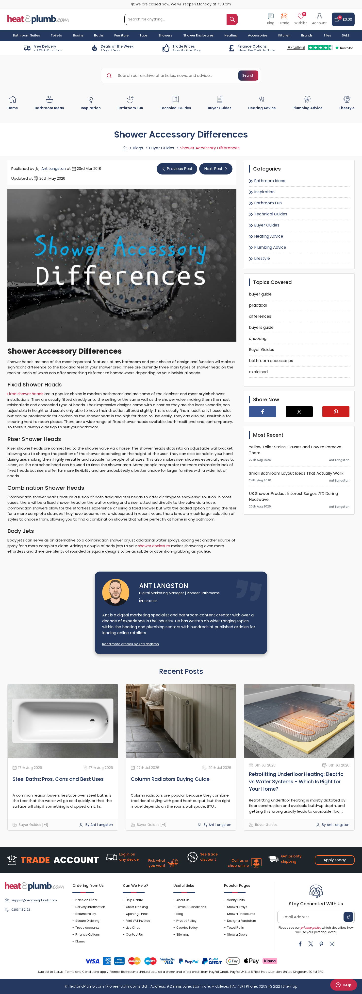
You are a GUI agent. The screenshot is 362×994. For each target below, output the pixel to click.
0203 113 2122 (20, 909)
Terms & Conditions (191, 907)
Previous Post (180, 169)
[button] (319, 19)
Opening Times (137, 914)
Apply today (335, 859)
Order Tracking (137, 907)
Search (248, 75)
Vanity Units (236, 900)
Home (12, 107)
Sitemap (182, 934)
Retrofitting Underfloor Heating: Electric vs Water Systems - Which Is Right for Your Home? (296, 781)
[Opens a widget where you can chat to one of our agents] (343, 985)
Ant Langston (53, 168)
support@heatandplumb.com (34, 900)
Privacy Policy (186, 921)
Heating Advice (262, 107)
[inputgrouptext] (232, 19)
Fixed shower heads (25, 393)
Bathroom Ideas (49, 107)
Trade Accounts (87, 927)
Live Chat (133, 927)
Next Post (213, 169)
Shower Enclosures (241, 914)
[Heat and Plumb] (38, 19)
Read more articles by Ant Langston (130, 644)
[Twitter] (310, 944)
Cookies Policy (187, 927)
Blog (179, 914)
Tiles (327, 35)
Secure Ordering (87, 921)
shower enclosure (154, 545)
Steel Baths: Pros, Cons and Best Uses (58, 779)
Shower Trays (237, 907)
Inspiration (91, 107)
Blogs (138, 148)
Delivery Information (90, 907)
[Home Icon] (124, 148)
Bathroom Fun (130, 107)
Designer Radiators (241, 921)
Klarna (80, 941)
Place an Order (86, 900)
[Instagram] (332, 944)
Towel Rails (235, 927)
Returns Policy (85, 914)
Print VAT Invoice (138, 921)
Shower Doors (237, 934)
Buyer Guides (219, 107)
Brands (307, 35)
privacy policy (310, 927)
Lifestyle (347, 107)
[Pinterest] (321, 944)
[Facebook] (300, 944)
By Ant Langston (98, 824)
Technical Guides (175, 107)
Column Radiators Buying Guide (170, 779)
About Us (183, 900)
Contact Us (134, 934)
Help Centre (134, 900)
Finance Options (87, 934)
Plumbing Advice (308, 107)
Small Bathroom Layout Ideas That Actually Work (296, 473)
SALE (345, 35)
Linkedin (151, 600)
